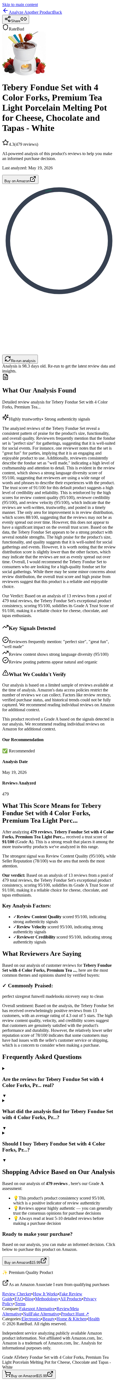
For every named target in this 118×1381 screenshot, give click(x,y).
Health (94, 1318)
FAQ (19, 1298)
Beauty (49, 1318)
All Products (71, 1298)
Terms (20, 1303)
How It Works (45, 1294)
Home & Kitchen (71, 1318)
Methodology (46, 1298)
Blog (29, 1298)
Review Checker (16, 1294)
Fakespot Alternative (37, 1308)
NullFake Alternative (41, 1314)
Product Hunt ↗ (75, 1314)
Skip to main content (20, 4)
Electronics (31, 1318)
